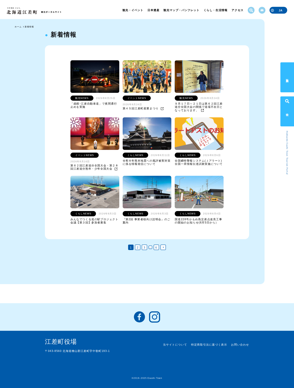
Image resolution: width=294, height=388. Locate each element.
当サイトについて (175, 344)
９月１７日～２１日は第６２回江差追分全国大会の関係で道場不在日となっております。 (199, 107)
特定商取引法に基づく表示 (209, 344)
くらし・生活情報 (216, 10)
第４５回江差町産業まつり (141, 108)
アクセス (237, 10)
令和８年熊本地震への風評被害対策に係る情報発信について (147, 162)
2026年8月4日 (212, 213)
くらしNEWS (135, 155)
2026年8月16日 (80, 161)
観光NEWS (82, 98)
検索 (287, 111)
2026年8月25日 (105, 98)
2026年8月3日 (107, 213)
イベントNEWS (136, 98)
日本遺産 (153, 10)
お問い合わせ (240, 344)
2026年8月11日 (160, 155)
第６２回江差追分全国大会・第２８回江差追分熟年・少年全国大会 (94, 167)
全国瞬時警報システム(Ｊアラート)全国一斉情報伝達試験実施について (199, 162)
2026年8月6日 (212, 155)
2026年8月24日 (132, 104)
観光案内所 (287, 77)
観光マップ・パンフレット (181, 10)
